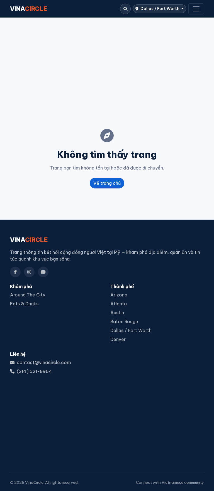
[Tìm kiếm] (125, 9)
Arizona (118, 295)
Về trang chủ (107, 183)
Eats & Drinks (24, 303)
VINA (28, 9)
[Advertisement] (107, 64)
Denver (118, 339)
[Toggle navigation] (196, 8)
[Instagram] (29, 272)
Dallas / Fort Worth (160, 8)
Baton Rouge (124, 321)
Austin (117, 312)
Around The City (27, 295)
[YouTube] (43, 272)
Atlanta (118, 303)
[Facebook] (15, 272)
